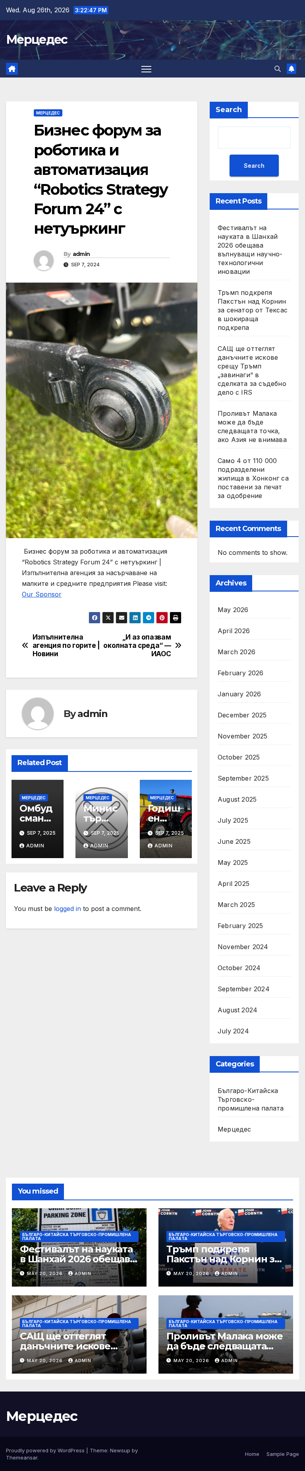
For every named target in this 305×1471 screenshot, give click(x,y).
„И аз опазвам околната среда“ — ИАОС (137, 645)
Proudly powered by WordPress (46, 1450)
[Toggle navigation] (146, 68)
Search (229, 109)
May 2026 (233, 610)
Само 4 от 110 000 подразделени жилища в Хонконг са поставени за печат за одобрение (253, 478)
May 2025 (233, 862)
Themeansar (21, 1457)
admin (81, 254)
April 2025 (233, 884)
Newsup (120, 1450)
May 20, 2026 (45, 1273)
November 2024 (243, 947)
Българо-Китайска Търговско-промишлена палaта (251, 1099)
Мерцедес (36, 39)
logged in (67, 909)
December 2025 (242, 715)
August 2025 (237, 799)
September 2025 (243, 778)
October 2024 (239, 968)
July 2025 (233, 820)
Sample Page (282, 1454)
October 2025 (239, 757)
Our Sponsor (42, 594)
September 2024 (244, 989)
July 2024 (233, 1031)
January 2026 (239, 694)
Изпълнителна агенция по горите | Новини (66, 645)
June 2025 (234, 841)
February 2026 (241, 673)
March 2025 (236, 905)
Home (252, 1454)
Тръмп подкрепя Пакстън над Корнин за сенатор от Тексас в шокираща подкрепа (253, 310)
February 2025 (240, 926)
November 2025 (243, 736)
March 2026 (236, 652)
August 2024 (237, 1010)
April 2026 (234, 631)
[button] (277, 69)
